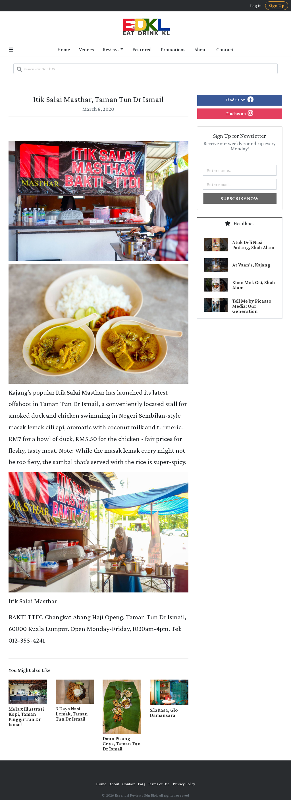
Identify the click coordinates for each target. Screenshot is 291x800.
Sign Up (276, 5)
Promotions (173, 49)
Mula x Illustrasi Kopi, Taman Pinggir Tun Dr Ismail (26, 716)
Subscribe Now (240, 198)
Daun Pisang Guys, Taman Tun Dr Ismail (122, 744)
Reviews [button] (111, 49)
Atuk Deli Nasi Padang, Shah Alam (253, 244)
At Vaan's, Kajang (251, 265)
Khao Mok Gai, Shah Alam (253, 285)
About (200, 49)
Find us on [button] (236, 99)
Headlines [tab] (243, 223)
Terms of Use (159, 783)
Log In (256, 5)
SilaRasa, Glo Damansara (164, 712)
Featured (142, 49)
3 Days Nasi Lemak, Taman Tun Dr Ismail (72, 714)
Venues (86, 49)
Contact (225, 49)
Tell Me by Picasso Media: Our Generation (251, 306)
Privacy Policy (184, 783)
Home (63, 49)
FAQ (141, 783)
